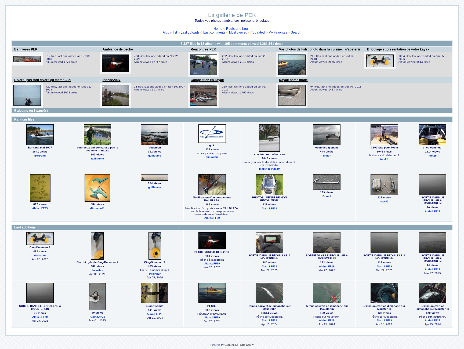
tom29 (384, 159)
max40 (384, 201)
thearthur (40, 255)
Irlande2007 (112, 80)
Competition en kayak (207, 80)
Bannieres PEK (26, 49)
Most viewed (238, 32)
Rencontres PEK (203, 49)
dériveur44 (97, 208)
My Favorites (278, 32)
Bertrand (40, 155)
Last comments (214, 32)
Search (296, 32)
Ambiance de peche (118, 49)
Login (246, 29)
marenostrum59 (269, 168)
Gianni (326, 196)
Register (232, 29)
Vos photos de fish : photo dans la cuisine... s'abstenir (319, 49)
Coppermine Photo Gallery (239, 345)
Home (217, 29)
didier (327, 155)
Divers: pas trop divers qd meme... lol (42, 80)
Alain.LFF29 (40, 208)
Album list (170, 32)
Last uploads (190, 32)
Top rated (258, 32)
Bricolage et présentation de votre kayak (398, 49)
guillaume (97, 158)
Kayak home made (293, 80)
